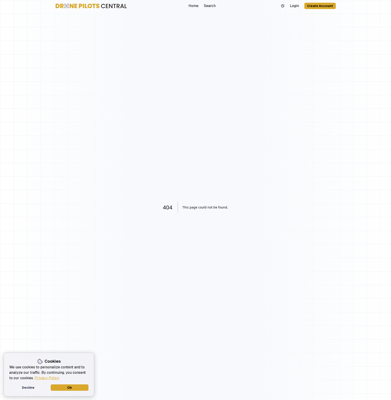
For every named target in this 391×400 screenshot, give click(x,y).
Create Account (320, 6)
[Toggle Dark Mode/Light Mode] (282, 6)
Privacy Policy (47, 378)
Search (210, 5)
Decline (28, 388)
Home (193, 5)
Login (294, 5)
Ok (69, 388)
